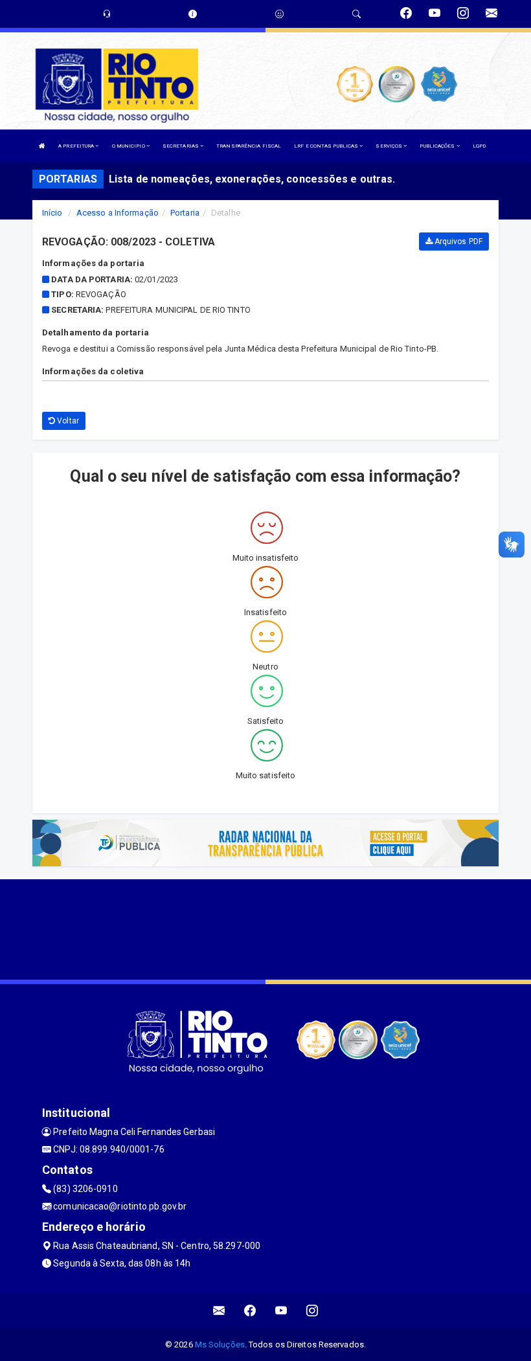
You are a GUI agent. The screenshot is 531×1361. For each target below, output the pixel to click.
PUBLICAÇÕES (438, 146)
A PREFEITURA (76, 146)
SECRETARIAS (181, 146)
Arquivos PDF (457, 241)
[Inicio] (42, 146)
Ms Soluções (220, 1344)
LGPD (479, 146)
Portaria (184, 213)
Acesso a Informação (117, 213)
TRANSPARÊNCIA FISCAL (248, 146)
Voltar (67, 420)
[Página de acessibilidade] (279, 14)
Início (52, 213)
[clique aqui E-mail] (219, 1310)
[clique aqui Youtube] (281, 1310)
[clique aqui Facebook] (250, 1310)
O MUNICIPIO (129, 146)
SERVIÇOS (389, 146)
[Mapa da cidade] (265, 927)
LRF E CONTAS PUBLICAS (326, 146)
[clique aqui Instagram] (312, 1310)
